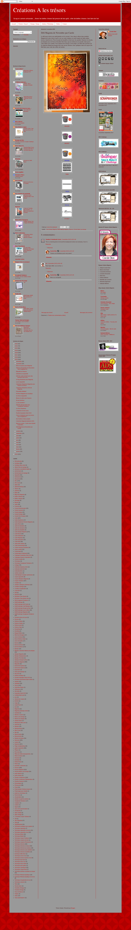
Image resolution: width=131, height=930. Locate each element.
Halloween (17, 689)
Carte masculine (19, 539)
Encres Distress (19, 646)
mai (17, 442)
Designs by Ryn (19, 140)
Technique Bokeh (19, 836)
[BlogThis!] (63, 227)
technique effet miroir (20, 854)
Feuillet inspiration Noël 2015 (22, 677)
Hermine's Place (19, 175)
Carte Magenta (18, 537)
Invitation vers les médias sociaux (23, 276)
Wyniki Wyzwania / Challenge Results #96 (28, 98)
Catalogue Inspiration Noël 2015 (23, 555)
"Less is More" (19, 69)
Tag (16, 818)
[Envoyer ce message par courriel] (61, 227)
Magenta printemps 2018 (21, 710)
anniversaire (18, 471)
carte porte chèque (19, 543)
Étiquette (17, 664)
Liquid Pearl (18, 705)
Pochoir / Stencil (23, 24)
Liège (16, 703)
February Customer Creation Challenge (24, 141)
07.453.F (67, 218)
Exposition (17, 669)
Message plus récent (47, 312)
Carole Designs (19, 514)
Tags (16, 822)
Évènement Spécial (20, 667)
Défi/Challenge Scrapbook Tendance (24, 614)
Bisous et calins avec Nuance (23, 398)
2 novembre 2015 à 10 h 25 (67, 275)
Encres (16, 643)
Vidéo (16, 895)
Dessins (17, 619)
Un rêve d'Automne (21, 408)
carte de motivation (20, 526)
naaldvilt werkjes (19, 176)
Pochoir (17, 767)
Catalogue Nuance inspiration (22, 557)
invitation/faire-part (19, 695)
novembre (19, 363)
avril (17, 444)
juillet (17, 438)
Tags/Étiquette (18, 824)
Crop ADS (17, 590)
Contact (65, 24)
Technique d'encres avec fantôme (23, 850)
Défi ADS (17, 594)
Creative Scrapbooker (20, 588)
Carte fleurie (18, 533)
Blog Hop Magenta (19, 494)
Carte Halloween (19, 535)
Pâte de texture (19, 756)
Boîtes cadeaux (19, 498)
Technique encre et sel (20, 855)
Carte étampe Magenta (51, 229)
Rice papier (103, 292)
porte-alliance (18, 773)
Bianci (102, 291)
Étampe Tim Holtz (19, 658)
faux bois (17, 673)
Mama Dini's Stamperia (21, 220)
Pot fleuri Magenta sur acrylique (24, 393)
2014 (16, 454)
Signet (16, 807)
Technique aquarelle (20, 828)
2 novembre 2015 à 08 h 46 (55, 263)
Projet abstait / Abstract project (22, 789)
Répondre (48, 244)
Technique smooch (20, 882)
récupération (18, 797)
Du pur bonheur (20, 400)
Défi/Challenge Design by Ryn (22, 608)
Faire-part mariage (19, 671)
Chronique (17, 561)
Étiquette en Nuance (21, 371)
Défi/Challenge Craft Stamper (22, 606)
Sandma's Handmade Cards (53, 239)
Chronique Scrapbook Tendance (23, 563)
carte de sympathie (20, 530)
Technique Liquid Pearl (21, 869)
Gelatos (17, 681)
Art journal (17, 479)
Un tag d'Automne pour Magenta (24, 379)
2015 (16, 359)
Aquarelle (17, 475)
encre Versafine (19, 641)
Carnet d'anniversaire (20, 508)
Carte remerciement (20, 545)
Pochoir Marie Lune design (80, 229)
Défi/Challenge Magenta (62, 229)
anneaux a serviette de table (22, 469)
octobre (18, 431)
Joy (24, 282)
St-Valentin (17, 810)
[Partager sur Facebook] (66, 227)
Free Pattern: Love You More (22, 321)
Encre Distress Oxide (20, 639)
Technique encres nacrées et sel (23, 857)
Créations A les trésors (39, 10)
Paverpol (17, 758)
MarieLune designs (20, 718)
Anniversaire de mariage (21, 473)
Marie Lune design (19, 716)
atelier (16, 484)
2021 (16, 346)
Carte (16, 518)
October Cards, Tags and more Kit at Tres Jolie (28, 130)
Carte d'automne (19, 520)
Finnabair (17, 159)
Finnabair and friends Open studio (23, 679)
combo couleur (18, 573)
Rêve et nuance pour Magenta (24, 365)
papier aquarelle (19, 748)
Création (17, 582)
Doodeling (17, 629)
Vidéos (58, 24)
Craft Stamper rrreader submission (24, 575)
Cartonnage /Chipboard (21, 553)
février (18, 449)
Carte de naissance (20, 528)
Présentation (18, 783)
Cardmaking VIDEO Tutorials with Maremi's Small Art (28, 236)
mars (17, 447)
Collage (17, 565)
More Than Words (20, 246)
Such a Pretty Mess (20, 307)
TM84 (67, 174)
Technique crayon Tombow (22, 838)
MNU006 (67, 126)
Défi (16, 592)
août (17, 435)
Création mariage (19, 586)
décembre (19, 361)
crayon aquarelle (19, 576)
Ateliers (17, 488)
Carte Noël (17, 541)
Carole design (18, 512)
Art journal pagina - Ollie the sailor (108, 328)
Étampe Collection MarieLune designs (25, 650)
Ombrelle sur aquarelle (22, 373)
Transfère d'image (19, 888)
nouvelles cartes (19, 259)
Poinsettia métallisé (21, 391)
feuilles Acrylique (19, 675)
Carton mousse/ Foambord (22, 547)
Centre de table (19, 559)
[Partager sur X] (65, 227)
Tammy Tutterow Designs (22, 320)
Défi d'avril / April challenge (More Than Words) (29, 197)
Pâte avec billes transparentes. (23, 754)
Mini (16, 732)
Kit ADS (17, 701)
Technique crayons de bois (22, 840)
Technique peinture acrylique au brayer (25, 871)
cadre (16, 504)
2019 (16, 350)
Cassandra (104, 296)
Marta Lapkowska (20, 233)
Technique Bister (19, 834)
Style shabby (18, 812)
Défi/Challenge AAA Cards (21, 604)
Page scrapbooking (20, 746)
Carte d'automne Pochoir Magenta (24, 522)
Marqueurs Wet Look (20, 722)
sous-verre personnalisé (21, 808)
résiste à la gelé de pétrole (21, 799)
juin (17, 440)
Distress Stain (18, 627)
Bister (16, 492)
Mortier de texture (19, 738)
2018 (16, 352)
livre (16, 707)
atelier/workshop (19, 486)
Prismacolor (18, 785)
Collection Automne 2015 (21, 567)
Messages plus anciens (86, 312)
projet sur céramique (20, 793)
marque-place (18, 720)
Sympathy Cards (104, 309)
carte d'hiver (18, 524)
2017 (16, 355)
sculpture (17, 803)
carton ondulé (18, 549)
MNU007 (67, 143)
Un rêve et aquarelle (21, 396)
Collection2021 (19, 571)
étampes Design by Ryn (21, 660)
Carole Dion (53, 251)
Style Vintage (18, 814)
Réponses (50, 247)
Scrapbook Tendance (21, 275)
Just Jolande (18, 180)
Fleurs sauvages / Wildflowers (108, 334)
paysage (17, 759)
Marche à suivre (19, 714)
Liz (46, 263)
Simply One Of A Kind (21, 281)
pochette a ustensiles (20, 765)
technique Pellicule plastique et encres (25, 876)
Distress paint (18, 625)
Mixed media (18, 734)
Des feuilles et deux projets (23, 419)
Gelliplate (17, 683)
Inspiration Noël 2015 (20, 693)
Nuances (71, 229)
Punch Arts (17, 795)
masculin (17, 724)
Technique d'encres (20, 844)
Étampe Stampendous (20, 656)
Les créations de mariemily (22, 193)
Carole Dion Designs (20, 516)
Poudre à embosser (20, 777)
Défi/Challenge (19, 602)
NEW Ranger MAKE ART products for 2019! (28, 297)
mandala (17, 712)
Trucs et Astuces (19, 892)
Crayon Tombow (19, 580)
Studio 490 (18, 294)
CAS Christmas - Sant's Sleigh (108, 303)
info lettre (17, 691)
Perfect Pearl (18, 761)
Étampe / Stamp (34, 24)
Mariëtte (103, 327)
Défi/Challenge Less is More (22, 610)
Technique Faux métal (20, 863)
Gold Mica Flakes (19, 687)
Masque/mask (18, 728)
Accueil (14, 24)
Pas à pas (17, 752)
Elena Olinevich (19, 146)
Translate (26, 34)
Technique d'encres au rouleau (23, 848)
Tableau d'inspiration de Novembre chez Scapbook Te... (25, 368)
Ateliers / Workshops (47, 24)
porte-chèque (18, 775)
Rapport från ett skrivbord (22, 262)
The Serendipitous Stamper (22, 325)
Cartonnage (18, 551)
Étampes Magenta (19, 662)
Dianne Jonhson (105, 307)
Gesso (16, 685)
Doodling (17, 631)
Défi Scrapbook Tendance (21, 600)
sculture (17, 805)
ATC (16, 481)
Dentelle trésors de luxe (21, 617)
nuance (17, 742)
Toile (16, 884)
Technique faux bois (20, 859)
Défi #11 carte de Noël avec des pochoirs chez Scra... (24, 376)
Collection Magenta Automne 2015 (25, 421)
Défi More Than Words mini (22, 598)
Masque (17, 726)
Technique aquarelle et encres (22, 830)
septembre (19, 433)
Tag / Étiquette (18, 820)
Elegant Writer (18, 633)
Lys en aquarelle (20, 382)
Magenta (17, 206)
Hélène (102, 320)
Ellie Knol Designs (19, 635)
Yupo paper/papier (19, 897)
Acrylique (17, 463)
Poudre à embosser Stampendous (24, 779)
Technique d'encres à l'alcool (22, 846)
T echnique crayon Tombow (22, 816)
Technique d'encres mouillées (22, 851)
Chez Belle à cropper (21, 127)
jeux (16, 697)
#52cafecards (18, 461)
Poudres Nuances (19, 781)
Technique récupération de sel (22, 880)
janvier (18, 451)
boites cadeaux (19, 496)
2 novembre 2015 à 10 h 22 (67, 251)
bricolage (17, 500)
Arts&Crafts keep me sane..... (23, 108)
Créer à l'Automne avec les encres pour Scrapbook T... (25, 416)
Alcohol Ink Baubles (19, 123)
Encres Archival (19, 644)
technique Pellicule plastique (22, 874)
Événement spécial (20, 665)
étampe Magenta (19, 654)
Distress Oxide (18, 621)
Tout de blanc (18, 886)
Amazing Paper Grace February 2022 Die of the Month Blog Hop (29, 149)
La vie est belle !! (20, 402)
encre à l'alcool (19, 637)
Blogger (73, 908)
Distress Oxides (19, 623)
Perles (16, 763)
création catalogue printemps (22, 584)
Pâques (17, 750)
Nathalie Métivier (105, 333)
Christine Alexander (106, 302)
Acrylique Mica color (20, 465)
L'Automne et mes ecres (22, 410)
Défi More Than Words (20, 596)
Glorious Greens (104, 298)
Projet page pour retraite (21, 791)
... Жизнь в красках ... (21, 82)
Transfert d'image (19, 890)
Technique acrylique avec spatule (23, 826)
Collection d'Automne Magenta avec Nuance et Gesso (25, 384)
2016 (16, 357)
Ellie (102, 313)
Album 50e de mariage (21, 467)
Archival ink (18, 477)
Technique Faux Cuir (20, 861)
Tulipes (17, 893)
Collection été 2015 (20, 569)
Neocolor (17, 740)
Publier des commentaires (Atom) (57, 315)
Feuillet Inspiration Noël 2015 (23, 413)
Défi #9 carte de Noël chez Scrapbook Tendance (23, 405)
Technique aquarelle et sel (21, 832)
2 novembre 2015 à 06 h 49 (69, 239)
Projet (16, 787)
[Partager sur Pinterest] (68, 227)
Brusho (16, 502)
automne (17, 490)
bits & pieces (18, 121)
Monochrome (18, 736)
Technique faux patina (20, 865)
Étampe (17, 648)
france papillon (19, 172)
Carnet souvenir (19, 510)
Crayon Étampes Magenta (21, 578)
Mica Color (17, 730)
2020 (16, 348)
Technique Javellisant (20, 867)
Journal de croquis (19, 699)
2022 (16, 343)
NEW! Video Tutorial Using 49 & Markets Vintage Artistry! (28, 310)
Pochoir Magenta (19, 769)
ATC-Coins (17, 483)
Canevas (17, 506)
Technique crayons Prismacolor (23, 842)
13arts (17, 95)
